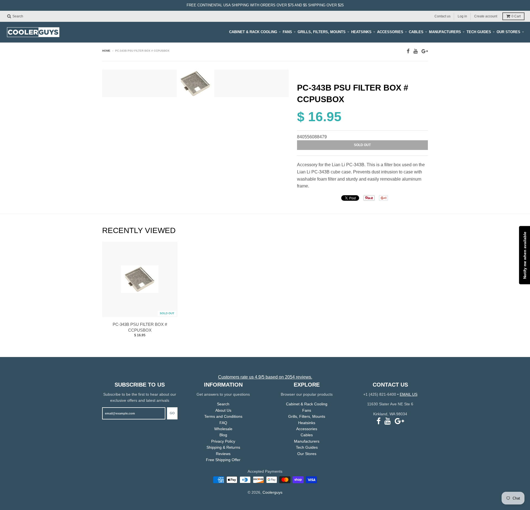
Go (172, 413)
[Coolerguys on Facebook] (408, 51)
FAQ (223, 423)
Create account (485, 16)
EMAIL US (408, 394)
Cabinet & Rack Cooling (253, 32)
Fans (287, 32)
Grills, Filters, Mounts (322, 32)
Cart (516, 16)
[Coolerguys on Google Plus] (425, 51)
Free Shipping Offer (223, 460)
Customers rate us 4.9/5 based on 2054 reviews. (265, 377)
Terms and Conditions (223, 416)
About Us (223, 410)
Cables (416, 32)
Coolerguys (272, 492)
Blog (223, 435)
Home (106, 50)
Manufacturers (445, 32)
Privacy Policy (223, 441)
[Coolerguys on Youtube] (416, 51)
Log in (462, 16)
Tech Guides (479, 32)
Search (223, 404)
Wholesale (223, 429)
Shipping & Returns (223, 447)
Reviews (223, 453)
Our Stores (508, 32)
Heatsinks (361, 32)
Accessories (390, 32)
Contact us (442, 16)
